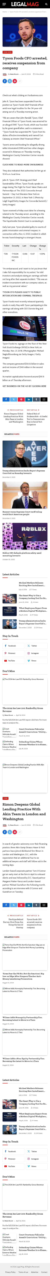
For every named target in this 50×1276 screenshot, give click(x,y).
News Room (14, 74)
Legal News (7, 52)
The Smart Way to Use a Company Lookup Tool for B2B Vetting (33, 598)
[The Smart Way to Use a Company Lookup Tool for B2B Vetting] (10, 598)
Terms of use (23, 1272)
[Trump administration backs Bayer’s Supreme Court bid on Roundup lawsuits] (25, 454)
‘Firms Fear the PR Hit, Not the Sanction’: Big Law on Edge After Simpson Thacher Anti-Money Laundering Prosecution (23, 976)
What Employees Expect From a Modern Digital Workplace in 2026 (33, 611)
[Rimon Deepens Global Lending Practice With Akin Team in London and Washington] (25, 778)
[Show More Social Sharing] (20, 81)
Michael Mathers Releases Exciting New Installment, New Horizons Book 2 (31, 585)
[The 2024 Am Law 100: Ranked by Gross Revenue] (25, 691)
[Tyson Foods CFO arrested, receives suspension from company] (25, 32)
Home (5, 12)
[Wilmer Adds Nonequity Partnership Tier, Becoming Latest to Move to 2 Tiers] (25, 1000)
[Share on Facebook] (5, 81)
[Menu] (4, 4)
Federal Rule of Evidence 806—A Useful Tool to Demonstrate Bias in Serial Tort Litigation (37, 419)
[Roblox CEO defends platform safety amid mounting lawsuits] (25, 536)
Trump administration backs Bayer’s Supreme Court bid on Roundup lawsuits (32, 624)
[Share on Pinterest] (15, 81)
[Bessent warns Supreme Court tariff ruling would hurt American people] (25, 495)
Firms (5, 798)
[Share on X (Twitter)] (10, 81)
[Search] (46, 4)
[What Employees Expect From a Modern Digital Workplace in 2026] (10, 611)
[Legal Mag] (25, 4)
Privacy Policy (10, 1272)
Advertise (34, 1272)
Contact (44, 1272)
